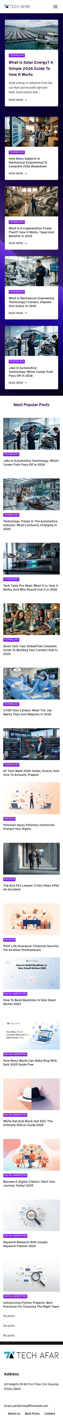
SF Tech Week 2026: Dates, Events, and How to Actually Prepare (31, 773)
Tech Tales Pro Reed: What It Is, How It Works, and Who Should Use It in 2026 (30, 588)
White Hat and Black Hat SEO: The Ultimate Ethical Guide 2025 (27, 1123)
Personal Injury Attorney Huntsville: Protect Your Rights (29, 827)
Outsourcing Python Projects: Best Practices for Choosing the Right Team (31, 1305)
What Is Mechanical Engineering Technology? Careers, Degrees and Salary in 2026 (31, 302)
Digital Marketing (15, 994)
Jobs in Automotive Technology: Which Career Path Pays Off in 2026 (31, 372)
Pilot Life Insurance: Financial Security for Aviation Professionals (31, 948)
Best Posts (32, 1414)
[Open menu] (55, 6)
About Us (14, 1414)
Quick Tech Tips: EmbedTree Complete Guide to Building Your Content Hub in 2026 (30, 650)
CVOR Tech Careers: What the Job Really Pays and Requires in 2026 (27, 712)
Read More (17, 100)
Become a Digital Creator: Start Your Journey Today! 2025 (29, 1184)
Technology (16, 55)
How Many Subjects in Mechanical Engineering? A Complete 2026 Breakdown (28, 162)
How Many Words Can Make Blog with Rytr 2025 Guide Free (30, 1063)
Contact (49, 1414)
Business (9, 818)
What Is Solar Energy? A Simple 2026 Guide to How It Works (31, 68)
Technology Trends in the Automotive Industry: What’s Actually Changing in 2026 (30, 525)
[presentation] (31, 35)
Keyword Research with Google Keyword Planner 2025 (25, 1244)
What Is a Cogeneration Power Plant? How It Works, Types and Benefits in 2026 (31, 232)
